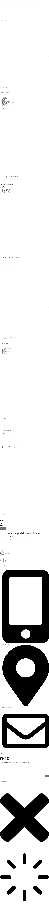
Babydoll (4, 99)
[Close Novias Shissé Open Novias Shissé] (3, 440)
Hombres (4, 352)
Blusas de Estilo (6, 191)
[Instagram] (4, 758)
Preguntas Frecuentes (5, 553)
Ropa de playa (5, 351)
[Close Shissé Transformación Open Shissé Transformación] (3, 186)
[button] (3, 56)
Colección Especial (6, 189)
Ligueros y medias (6, 108)
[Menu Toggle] (1, 11)
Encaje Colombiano (6, 19)
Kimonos (4, 109)
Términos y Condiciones (5, 565)
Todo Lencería (5, 18)
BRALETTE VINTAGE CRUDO (9, 513)
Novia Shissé (5, 20)
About (1, 551)
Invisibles (4, 107)
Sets (3, 445)
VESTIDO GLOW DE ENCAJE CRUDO (11, 257)
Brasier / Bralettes (6, 101)
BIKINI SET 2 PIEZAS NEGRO (9, 418)
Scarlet (4, 109)
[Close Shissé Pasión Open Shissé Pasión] (3, 94)
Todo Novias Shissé (6, 443)
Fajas (3, 433)
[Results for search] (24, 877)
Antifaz (4, 97)
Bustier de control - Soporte (8, 102)
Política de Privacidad (5, 566)
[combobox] (24, 781)
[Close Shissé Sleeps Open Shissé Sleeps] (3, 266)
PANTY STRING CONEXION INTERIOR (11, 176)
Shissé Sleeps (3, 558)
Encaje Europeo (6, 19)
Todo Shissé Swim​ (6, 348)
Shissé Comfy (3, 560)
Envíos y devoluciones (5, 566)
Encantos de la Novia (7, 446)
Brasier (3, 431)
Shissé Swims (3, 559)
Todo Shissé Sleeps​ (6, 269)
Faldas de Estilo (6, 190)
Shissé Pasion (3, 558)
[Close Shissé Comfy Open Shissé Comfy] (3, 427)
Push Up (4, 105)
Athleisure (4, 434)
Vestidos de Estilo (6, 192)
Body (3, 100)
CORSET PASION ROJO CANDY (9, 86)
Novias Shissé (3, 561)
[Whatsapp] (8, 758)
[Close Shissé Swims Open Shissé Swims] (3, 345)
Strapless (4, 103)
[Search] (1, 903)
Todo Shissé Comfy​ (6, 430)
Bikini (3, 350)
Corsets (4, 104)
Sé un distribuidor (4, 552)
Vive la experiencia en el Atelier (9, 447)
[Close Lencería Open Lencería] (3, 15)
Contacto (2, 554)
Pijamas (4, 270)
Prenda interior (5, 106)
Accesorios (4, 98)
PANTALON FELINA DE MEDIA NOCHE (11, 337)
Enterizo (4, 349)
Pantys (3, 432)
